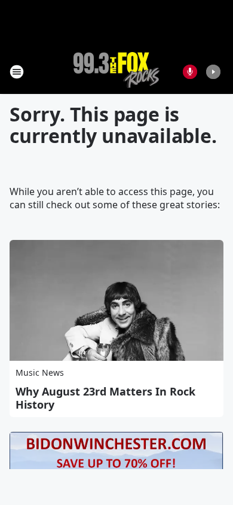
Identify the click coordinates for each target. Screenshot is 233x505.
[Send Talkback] (190, 72)
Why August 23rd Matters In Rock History (105, 398)
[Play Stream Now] (213, 72)
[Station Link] (116, 71)
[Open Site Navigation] (17, 72)
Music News (40, 372)
